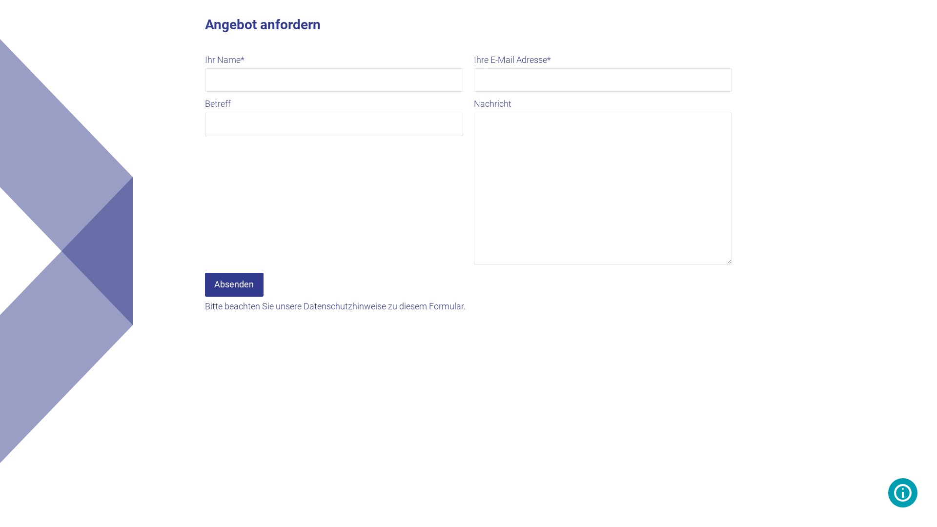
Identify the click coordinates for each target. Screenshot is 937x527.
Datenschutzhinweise (345, 306)
